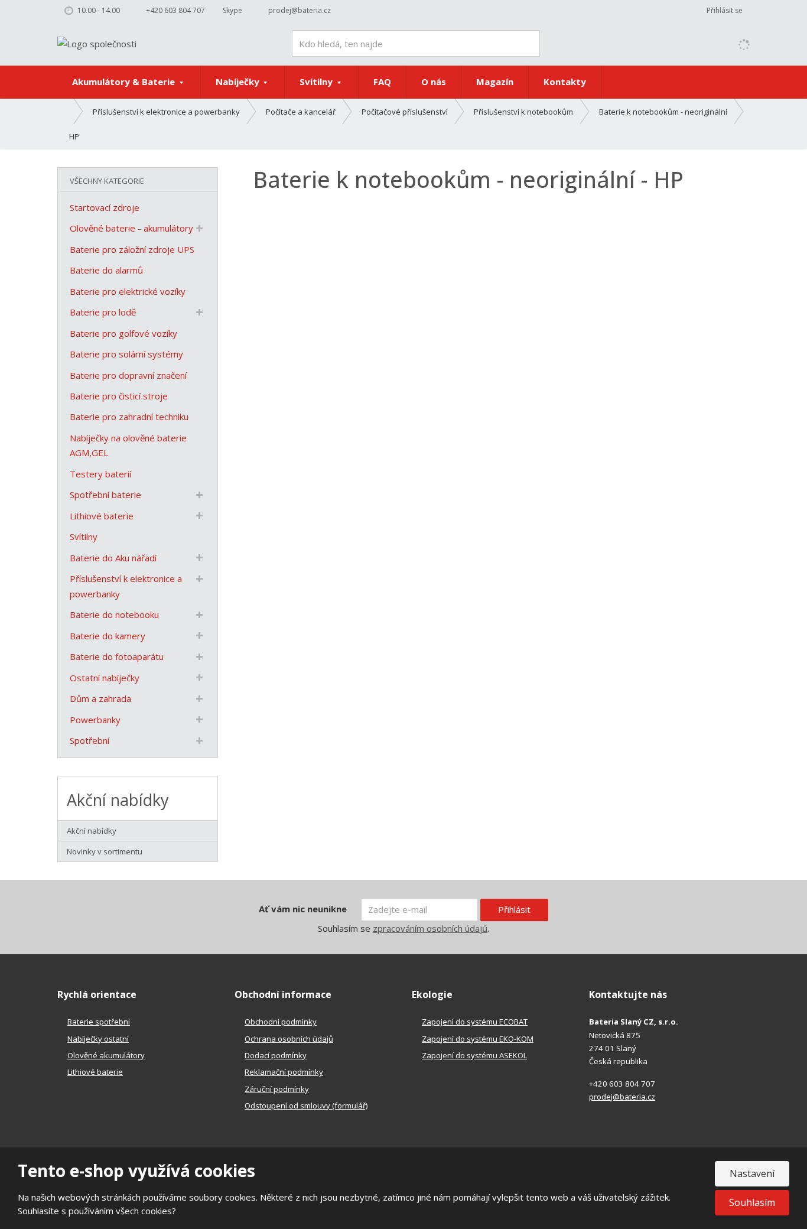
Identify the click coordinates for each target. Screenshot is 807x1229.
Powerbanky (95, 720)
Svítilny (317, 81)
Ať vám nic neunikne (303, 909)
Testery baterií (100, 474)
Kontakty (565, 81)
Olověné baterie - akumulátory (131, 228)
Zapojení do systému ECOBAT (475, 1021)
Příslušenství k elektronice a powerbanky (126, 586)
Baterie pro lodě (103, 312)
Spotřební (89, 740)
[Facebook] (349, 10)
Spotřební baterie (105, 494)
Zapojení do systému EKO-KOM (477, 1038)
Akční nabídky (91, 830)
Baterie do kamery (107, 636)
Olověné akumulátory (106, 1055)
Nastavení (752, 1173)
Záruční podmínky (277, 1089)
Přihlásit (514, 909)
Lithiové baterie (102, 516)
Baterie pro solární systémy (126, 354)
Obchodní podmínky (281, 1021)
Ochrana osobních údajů (289, 1038)
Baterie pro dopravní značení (128, 375)
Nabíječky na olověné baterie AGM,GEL (128, 445)
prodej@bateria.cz (622, 1096)
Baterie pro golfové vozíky (123, 333)
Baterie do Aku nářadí (113, 558)
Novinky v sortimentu (104, 851)
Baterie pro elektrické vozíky (128, 291)
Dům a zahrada (100, 698)
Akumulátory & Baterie (124, 81)
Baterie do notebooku (114, 614)
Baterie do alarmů (106, 270)
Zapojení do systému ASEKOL (474, 1055)
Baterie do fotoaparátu (117, 656)
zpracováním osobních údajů (430, 928)
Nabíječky (239, 81)
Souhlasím (752, 1202)
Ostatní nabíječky (104, 678)
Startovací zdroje (104, 207)
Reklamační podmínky (284, 1072)
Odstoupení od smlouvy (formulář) (306, 1105)
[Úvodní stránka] (96, 42)
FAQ (382, 81)
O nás (433, 81)
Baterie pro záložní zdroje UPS (132, 249)
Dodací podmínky (276, 1055)
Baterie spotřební (98, 1021)
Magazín (494, 81)
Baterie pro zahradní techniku (129, 416)
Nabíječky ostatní (98, 1038)
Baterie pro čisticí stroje (119, 396)
